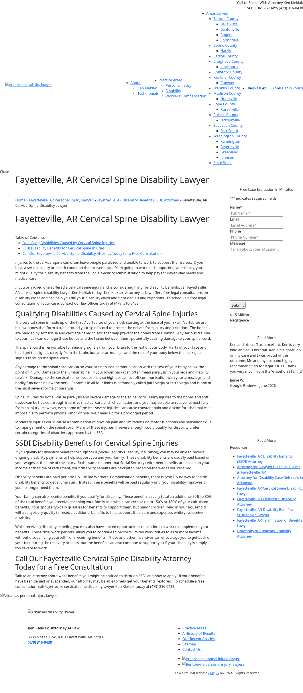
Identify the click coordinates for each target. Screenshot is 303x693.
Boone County (225, 45)
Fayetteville (229, 146)
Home (20, 200)
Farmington (230, 141)
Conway (227, 82)
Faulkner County (227, 77)
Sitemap (189, 644)
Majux (214, 673)
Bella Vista (229, 24)
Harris (225, 50)
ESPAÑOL (274, 88)
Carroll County (225, 56)
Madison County (227, 93)
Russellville (229, 109)
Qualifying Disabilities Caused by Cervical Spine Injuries (68, 242)
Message (237, 243)
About (135, 82)
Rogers (226, 34)
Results (260, 88)
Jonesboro (229, 66)
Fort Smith (229, 130)
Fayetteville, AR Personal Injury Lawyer (61, 200)
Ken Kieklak (147, 88)
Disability (173, 90)
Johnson (227, 157)
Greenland (229, 152)
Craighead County (228, 61)
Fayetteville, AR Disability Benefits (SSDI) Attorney (138, 200)
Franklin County (226, 88)
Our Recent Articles (198, 638)
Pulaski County (225, 114)
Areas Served (217, 13)
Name (236, 207)
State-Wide (222, 162)
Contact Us (191, 649)
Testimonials (148, 93)
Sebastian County (228, 125)
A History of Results (198, 633)
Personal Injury (178, 85)
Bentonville (229, 29)
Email (234, 219)
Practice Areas (171, 80)
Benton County (225, 18)
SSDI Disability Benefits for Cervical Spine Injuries (63, 248)
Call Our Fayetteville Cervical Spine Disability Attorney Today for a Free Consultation (92, 253)
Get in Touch (292, 88)
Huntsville (228, 98)
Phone (235, 231)
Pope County (224, 104)
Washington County (230, 136)
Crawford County (227, 72)
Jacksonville (230, 120)
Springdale (229, 40)
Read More (266, 337)
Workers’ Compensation (186, 96)
